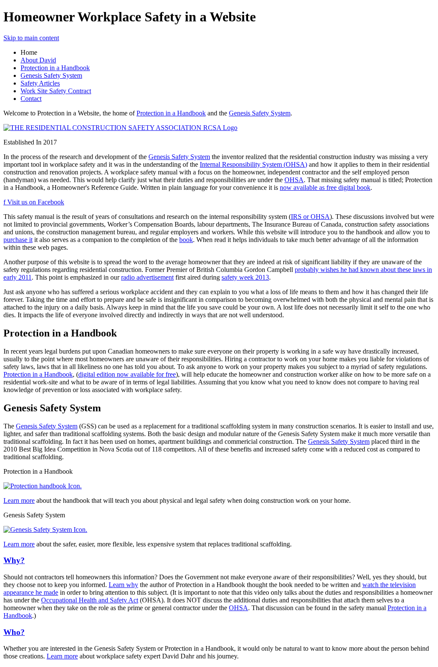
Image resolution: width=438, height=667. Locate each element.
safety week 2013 (245, 277)
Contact (31, 98)
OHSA (294, 179)
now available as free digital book (325, 187)
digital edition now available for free (127, 374)
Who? (14, 632)
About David (38, 60)
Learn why (123, 584)
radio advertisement (147, 277)
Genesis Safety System (51, 75)
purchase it (18, 239)
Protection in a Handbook (55, 67)
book (186, 239)
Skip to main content (31, 37)
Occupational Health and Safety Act (89, 600)
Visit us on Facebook (33, 202)
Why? (14, 560)
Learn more (19, 500)
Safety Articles (40, 83)
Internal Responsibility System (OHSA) (253, 164)
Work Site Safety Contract (56, 90)
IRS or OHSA (310, 216)
